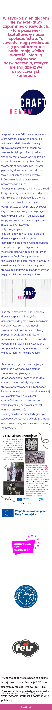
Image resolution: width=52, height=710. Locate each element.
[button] (5, 467)
